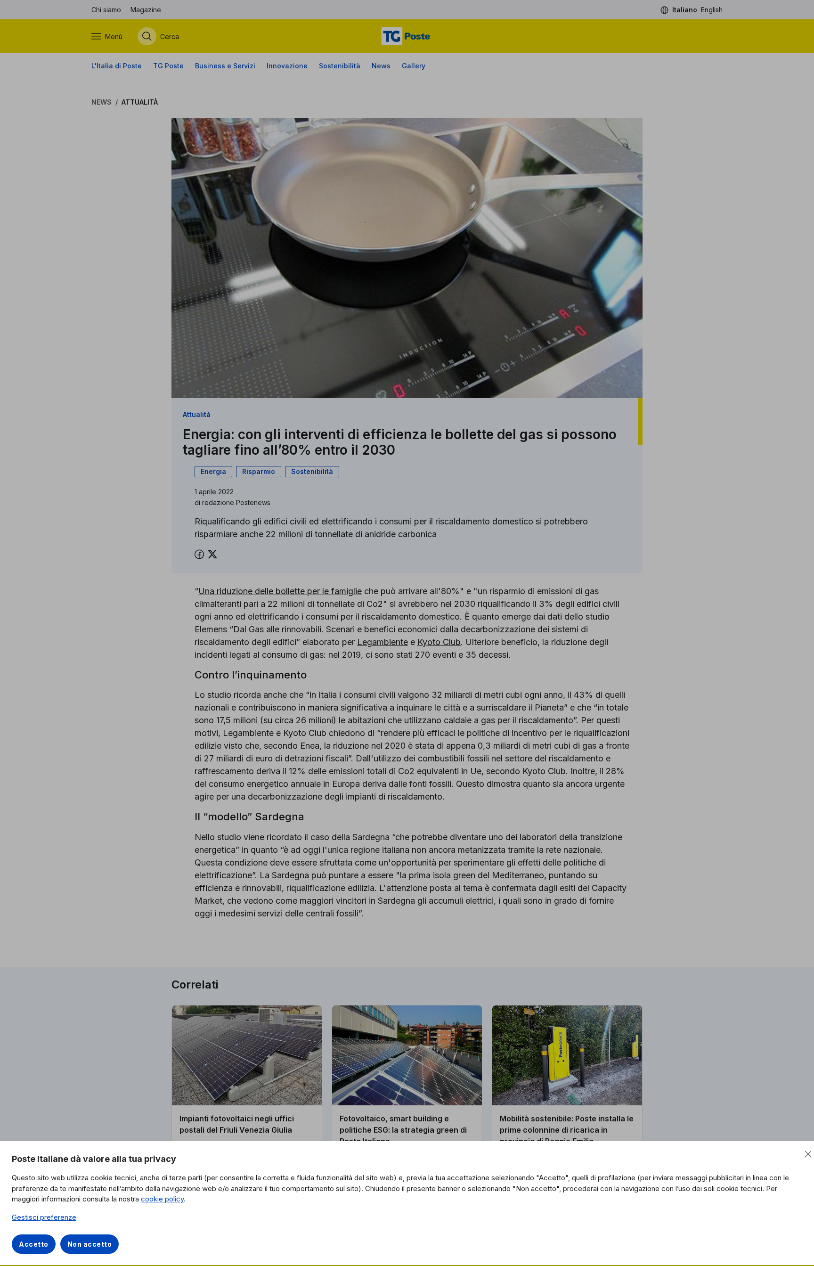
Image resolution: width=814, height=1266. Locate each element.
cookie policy (162, 1198)
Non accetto (89, 1244)
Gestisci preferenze (44, 1217)
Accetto (34, 1244)
